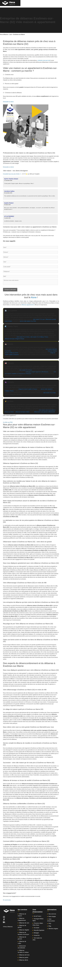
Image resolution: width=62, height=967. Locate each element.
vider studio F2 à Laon (39, 319)
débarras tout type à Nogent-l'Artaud (14, 338)
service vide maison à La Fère (28, 321)
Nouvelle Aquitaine (39, 930)
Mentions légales (53, 928)
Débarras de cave (24, 923)
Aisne (34, 297)
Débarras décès (23, 960)
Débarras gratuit (23, 957)
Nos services (52, 914)
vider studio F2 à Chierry (23, 337)
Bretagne (36, 933)
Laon (10, 34)
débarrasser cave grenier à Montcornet (44, 411)
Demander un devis (8, 101)
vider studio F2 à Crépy (49, 392)
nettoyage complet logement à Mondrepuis (36, 371)
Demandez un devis (8, 167)
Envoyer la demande (10, 289)
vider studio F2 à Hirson (25, 370)
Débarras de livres (24, 955)
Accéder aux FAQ (7, 422)
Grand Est (37, 935)
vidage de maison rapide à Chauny (27, 389)
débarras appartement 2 (28, 304)
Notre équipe (52, 916)
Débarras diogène (24, 930)
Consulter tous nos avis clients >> (12, 174)
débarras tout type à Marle (22, 411)
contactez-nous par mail (43, 60)
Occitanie (36, 927)
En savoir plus (7, 900)
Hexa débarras (4, 34)
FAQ (50, 923)
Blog (50, 926)
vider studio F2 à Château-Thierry (39, 337)
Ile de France (37, 916)
